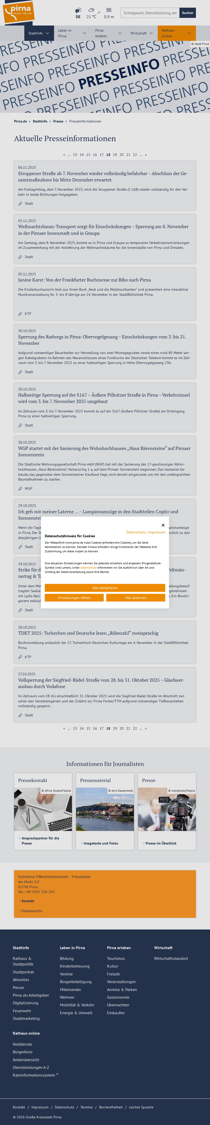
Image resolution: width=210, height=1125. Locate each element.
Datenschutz (135, 532)
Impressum (156, 532)
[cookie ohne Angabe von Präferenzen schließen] (163, 525)
